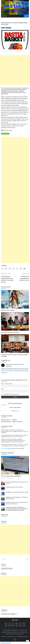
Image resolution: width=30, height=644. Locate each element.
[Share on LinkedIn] (9, 268)
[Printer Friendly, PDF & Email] (5, 133)
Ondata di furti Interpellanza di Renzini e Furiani (24, 278)
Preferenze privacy (22, 636)
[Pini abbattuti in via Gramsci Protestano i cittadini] (3, 493)
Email (2, 388)
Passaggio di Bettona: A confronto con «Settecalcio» (12, 436)
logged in (16, 364)
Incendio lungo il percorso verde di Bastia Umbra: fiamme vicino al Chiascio (17, 503)
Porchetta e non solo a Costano (10, 332)
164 (20, 625)
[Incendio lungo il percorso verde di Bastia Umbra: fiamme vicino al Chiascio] (3, 504)
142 (17, 625)
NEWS (26, 16)
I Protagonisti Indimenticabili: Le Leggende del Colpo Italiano (14, 435)
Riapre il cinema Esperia (8, 310)
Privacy (4, 636)
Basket (3, 27)
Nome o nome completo (6, 383)
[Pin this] (20, 268)
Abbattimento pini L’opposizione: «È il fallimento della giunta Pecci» (17, 498)
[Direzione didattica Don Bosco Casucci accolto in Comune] (3, 483)
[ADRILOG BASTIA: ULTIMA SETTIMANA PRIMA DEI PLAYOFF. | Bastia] (15, 7)
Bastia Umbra (11, 456)
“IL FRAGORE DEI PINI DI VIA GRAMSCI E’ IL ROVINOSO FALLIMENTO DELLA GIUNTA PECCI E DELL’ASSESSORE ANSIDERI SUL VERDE (17, 509)
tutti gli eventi (15, 411)
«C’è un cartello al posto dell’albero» (11, 476)
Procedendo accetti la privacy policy (11, 394)
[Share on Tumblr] (13, 268)
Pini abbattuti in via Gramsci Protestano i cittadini (17, 492)
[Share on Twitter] (6, 268)
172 (24, 625)
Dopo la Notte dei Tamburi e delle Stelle (15, 448)
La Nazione (17, 456)
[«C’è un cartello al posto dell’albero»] (15, 465)
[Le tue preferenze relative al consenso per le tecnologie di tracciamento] (27, 641)
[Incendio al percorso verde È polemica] (3, 488)
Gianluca (4, 478)
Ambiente (3, 456)
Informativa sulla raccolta (5, 642)
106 (9, 625)
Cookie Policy (11, 636)
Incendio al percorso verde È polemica (14, 487)
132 (13, 625)
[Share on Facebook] (2, 268)
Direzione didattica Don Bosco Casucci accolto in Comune (17, 482)
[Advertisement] (15, 70)
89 (6, 625)
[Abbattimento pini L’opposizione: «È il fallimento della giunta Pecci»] (3, 498)
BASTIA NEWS (8, 27)
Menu (5, 16)
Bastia (7, 456)
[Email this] (24, 268)
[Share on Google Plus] (17, 268)
